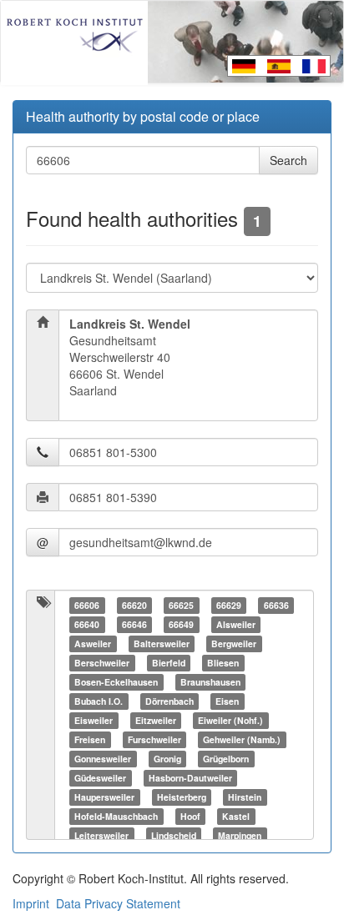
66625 (181, 605)
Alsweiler (235, 624)
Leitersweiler (101, 835)
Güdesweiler (100, 778)
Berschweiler (101, 662)
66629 (228, 605)
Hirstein (244, 797)
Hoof (190, 816)
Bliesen (223, 662)
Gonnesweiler (102, 758)
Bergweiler (233, 643)
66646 (134, 624)
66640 (86, 624)
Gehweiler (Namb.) (242, 739)
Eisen (227, 701)
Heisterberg (181, 797)
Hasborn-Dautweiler (190, 778)
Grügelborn (226, 758)
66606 (86, 605)
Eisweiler (93, 720)
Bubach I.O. (98, 701)
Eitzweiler (155, 720)
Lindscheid (173, 835)
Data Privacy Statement (118, 903)
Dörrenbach (169, 701)
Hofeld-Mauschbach (116, 816)
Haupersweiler (104, 797)
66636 (276, 605)
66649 (181, 624)
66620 (134, 605)
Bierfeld (168, 662)
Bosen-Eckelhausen (116, 682)
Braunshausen (210, 682)
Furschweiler (154, 739)
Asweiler (92, 643)
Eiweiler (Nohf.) (230, 720)
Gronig (167, 758)
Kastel (236, 816)
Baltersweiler (162, 643)
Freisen (89, 739)
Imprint (31, 903)
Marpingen (239, 835)
